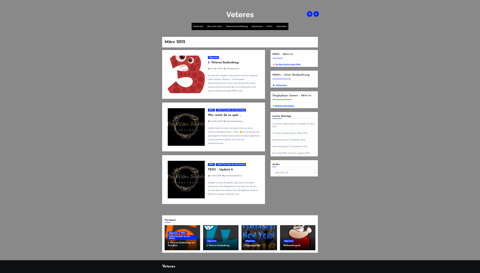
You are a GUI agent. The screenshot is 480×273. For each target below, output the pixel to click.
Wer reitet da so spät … (224, 115)
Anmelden (281, 26)
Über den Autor (214, 26)
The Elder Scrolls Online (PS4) (287, 64)
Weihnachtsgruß (280, 146)
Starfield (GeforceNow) (284, 106)
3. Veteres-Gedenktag (223, 62)
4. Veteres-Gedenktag (283, 133)
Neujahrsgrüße (279, 140)
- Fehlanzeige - (281, 85)
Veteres (240, 14)
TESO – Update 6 (220, 169)
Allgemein (213, 57)
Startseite (198, 26)
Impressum (257, 26)
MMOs (211, 110)
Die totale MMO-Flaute (283, 153)
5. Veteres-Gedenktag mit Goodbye (289, 124)
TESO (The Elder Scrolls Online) (231, 110)
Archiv (269, 26)
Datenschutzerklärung (237, 26)
